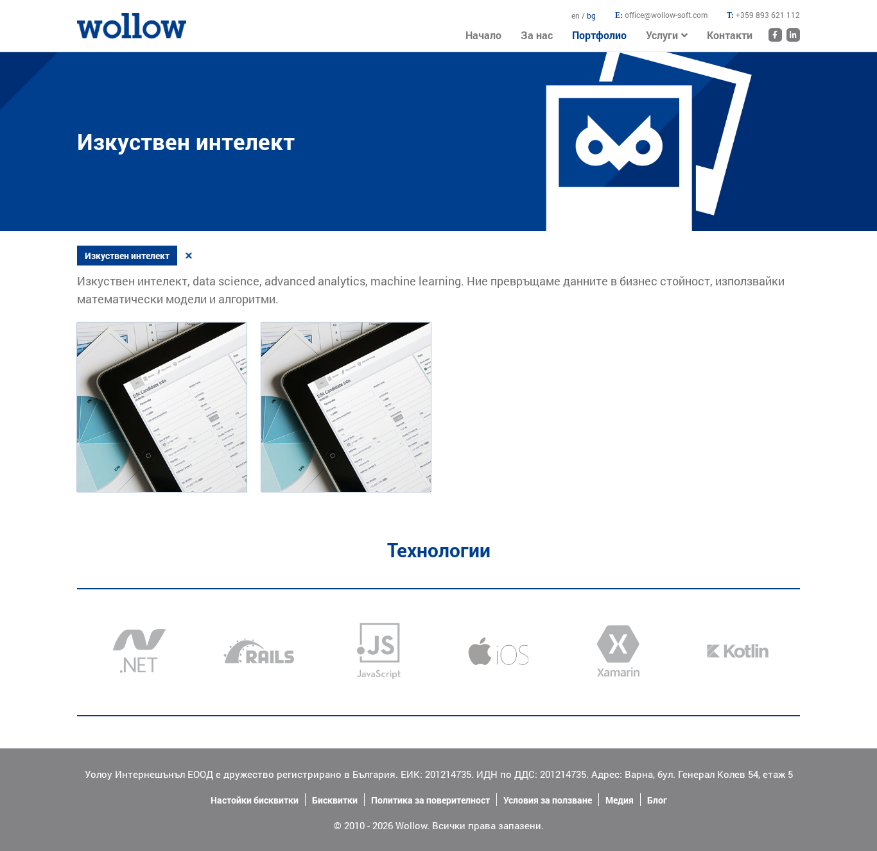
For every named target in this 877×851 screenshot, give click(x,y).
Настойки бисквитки (255, 800)
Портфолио (599, 35)
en (576, 15)
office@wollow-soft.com (666, 15)
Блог (657, 800)
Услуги (662, 35)
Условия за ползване (547, 800)
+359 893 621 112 (768, 15)
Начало (93, 19)
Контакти (729, 35)
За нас (537, 35)
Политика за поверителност (430, 800)
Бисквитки (335, 800)
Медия (619, 800)
